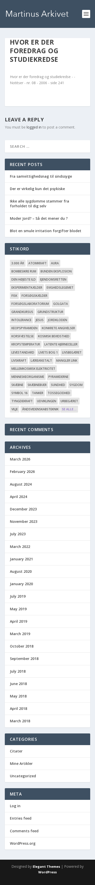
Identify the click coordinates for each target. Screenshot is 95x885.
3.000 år (17, 263)
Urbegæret (69, 401)
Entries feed (20, 818)
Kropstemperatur (25, 344)
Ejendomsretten (53, 279)
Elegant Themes (46, 866)
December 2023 (23, 509)
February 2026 (22, 471)
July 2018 (18, 671)
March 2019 (20, 633)
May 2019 (18, 608)
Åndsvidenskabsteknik (40, 409)
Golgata (60, 304)
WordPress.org (22, 843)
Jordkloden (57, 320)
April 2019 (18, 621)
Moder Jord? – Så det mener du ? (39, 218)
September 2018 (24, 658)
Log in (15, 805)
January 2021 (21, 559)
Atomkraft (37, 263)
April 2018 (18, 708)
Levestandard (22, 352)
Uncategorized (23, 775)
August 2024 (21, 484)
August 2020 (21, 571)
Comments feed (24, 830)
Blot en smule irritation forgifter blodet (45, 230)
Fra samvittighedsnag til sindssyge (41, 176)
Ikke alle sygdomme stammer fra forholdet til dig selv (39, 203)
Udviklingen (46, 401)
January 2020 (21, 583)
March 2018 (20, 720)
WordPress (47, 872)
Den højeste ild (23, 279)
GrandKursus (22, 312)
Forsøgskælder (34, 295)
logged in (34, 127)
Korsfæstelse (22, 336)
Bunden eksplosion (56, 271)
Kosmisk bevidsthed (53, 336)
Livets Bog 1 (48, 352)
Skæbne (17, 385)
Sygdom (76, 385)
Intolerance (21, 320)
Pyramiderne (58, 377)
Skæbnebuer (37, 385)
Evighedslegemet (60, 287)
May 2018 (18, 696)
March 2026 (20, 459)
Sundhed (58, 385)
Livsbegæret (72, 352)
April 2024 (18, 496)
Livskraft (18, 360)
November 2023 (23, 521)
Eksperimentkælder (26, 287)
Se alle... (69, 409)
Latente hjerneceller (61, 344)
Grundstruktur (50, 312)
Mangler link (66, 360)
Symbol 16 (19, 393)
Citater (16, 751)
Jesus (40, 320)
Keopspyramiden (24, 328)
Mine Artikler (21, 763)
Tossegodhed (59, 393)
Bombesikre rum (23, 271)
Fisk (14, 295)
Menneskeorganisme (27, 377)
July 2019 (18, 596)
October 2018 (21, 646)
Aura (55, 263)
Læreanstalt (41, 360)
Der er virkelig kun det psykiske (37, 188)
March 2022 (20, 546)
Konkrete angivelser (58, 328)
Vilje (14, 409)
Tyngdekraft (22, 401)
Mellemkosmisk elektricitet (33, 368)
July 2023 (18, 533)
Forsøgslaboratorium (30, 304)
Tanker (37, 393)
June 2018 (18, 683)
